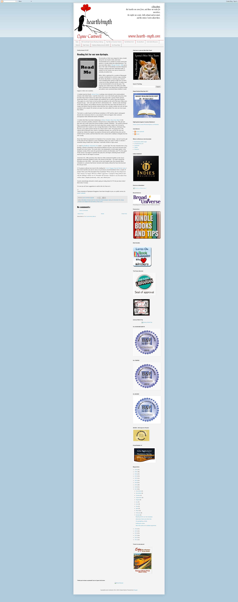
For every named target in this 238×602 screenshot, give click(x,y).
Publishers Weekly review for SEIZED (100, 45)
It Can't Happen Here (85, 201)
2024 (136, 474)
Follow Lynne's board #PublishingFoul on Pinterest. (146, 124)
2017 (136, 489)
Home (77, 42)
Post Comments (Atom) (90, 216)
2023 (136, 476)
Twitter (136, 147)
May (137, 506)
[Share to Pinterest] (105, 198)
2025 (136, 471)
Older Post (124, 213)
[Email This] (98, 198)
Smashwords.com (138, 143)
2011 (136, 539)
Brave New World (100, 200)
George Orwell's (117, 65)
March (137, 510)
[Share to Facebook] (103, 198)
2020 (136, 482)
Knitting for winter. (140, 523)
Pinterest (136, 149)
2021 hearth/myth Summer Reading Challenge (92, 42)
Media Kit (78, 45)
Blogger (135, 590)
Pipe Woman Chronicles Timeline (114, 42)
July (137, 502)
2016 (136, 528)
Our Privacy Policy (116, 45)
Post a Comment (83, 210)
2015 (136, 531)
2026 (136, 469)
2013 (136, 535)
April (137, 508)
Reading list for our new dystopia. (144, 516)
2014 (136, 533)
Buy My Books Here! (129, 42)
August (138, 499)
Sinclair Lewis (100, 201)
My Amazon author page (140, 141)
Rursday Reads (140, 42)
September (139, 497)
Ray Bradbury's (90, 146)
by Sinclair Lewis (115, 168)
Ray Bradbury (93, 201)
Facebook (136, 145)
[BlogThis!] (100, 198)
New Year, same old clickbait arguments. (146, 525)
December (138, 491)
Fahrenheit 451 (117, 200)
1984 (82, 200)
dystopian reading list (108, 200)
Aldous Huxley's (111, 120)
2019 (136, 484)
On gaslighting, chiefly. (141, 521)
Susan (137, 134)
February (138, 512)
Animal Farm (95, 94)
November (138, 493)
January (138, 515)
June (137, 504)
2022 (136, 478)
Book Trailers (86, 45)
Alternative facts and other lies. (144, 519)
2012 (136, 537)
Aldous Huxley (87, 200)
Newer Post (80, 213)
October (138, 495)
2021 (136, 480)
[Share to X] (101, 198)
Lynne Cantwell (81, 193)
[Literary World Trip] (147, 322)
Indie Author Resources (152, 42)
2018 (136, 487)
